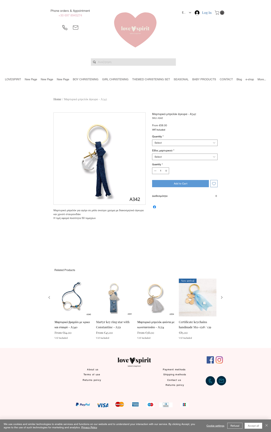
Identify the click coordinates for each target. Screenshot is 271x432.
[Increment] (166, 171)
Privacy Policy (89, 427)
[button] (220, 13)
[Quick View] (73, 297)
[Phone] (64, 27)
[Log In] (196, 13)
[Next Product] (222, 297)
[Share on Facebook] (154, 207)
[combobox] (185, 143)
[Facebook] (210, 360)
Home (57, 99)
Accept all (253, 425)
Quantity (158, 136)
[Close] (266, 425)
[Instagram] (219, 360)
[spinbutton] (160, 171)
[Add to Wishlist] (214, 183)
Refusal (234, 425)
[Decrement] (155, 171)
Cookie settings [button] (215, 425)
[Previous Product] (49, 297)
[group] (135, 311)
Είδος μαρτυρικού (163, 150)
